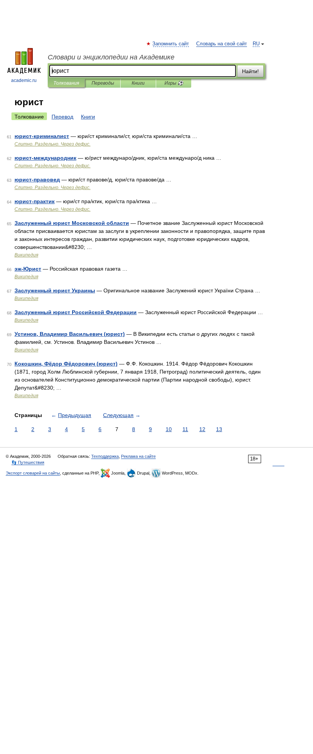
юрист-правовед (37, 179)
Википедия (26, 255)
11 (185, 429)
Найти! (250, 71)
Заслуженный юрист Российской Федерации (76, 312)
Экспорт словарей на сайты (33, 473)
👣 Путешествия (27, 462)
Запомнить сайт (171, 44)
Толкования (66, 83)
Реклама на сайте (138, 456)
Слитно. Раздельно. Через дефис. (52, 144)
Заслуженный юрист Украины (55, 290)
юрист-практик (35, 201)
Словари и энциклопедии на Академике (111, 57)
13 (219, 429)
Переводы (103, 83)
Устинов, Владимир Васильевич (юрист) (70, 334)
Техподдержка (105, 456)
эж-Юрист (28, 269)
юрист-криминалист (42, 136)
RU (256, 44)
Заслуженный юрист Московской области (72, 223)
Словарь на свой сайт (221, 44)
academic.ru (24, 80)
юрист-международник (45, 158)
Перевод (62, 117)
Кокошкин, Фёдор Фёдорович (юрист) (66, 364)
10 (169, 429)
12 (202, 429)
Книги (138, 83)
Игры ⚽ (174, 83)
